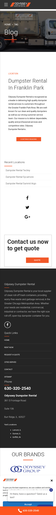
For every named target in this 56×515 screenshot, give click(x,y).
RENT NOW (8, 347)
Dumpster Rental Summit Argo (21, 183)
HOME (6, 340)
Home (7, 24)
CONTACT (8, 369)
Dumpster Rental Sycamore (20, 177)
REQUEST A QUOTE (12, 355)
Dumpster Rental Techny (18, 170)
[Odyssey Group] (28, 469)
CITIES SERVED (10, 362)
